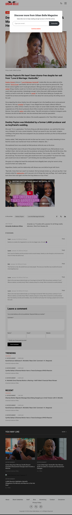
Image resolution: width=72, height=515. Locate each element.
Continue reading (36, 28)
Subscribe (54, 23)
